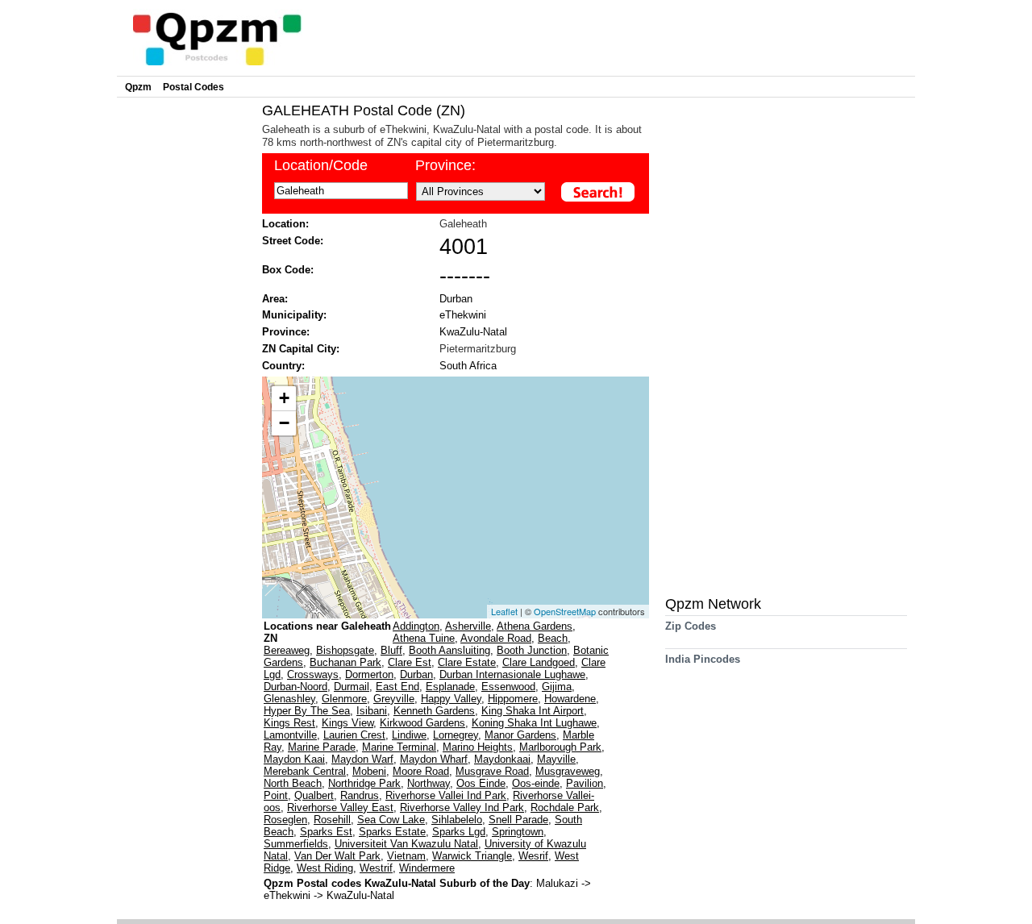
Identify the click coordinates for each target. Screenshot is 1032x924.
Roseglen (285, 820)
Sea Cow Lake (391, 820)
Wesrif (533, 856)
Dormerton (369, 674)
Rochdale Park (565, 807)
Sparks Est (326, 832)
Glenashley (289, 699)
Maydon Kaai (294, 759)
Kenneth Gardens (434, 711)
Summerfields (296, 844)
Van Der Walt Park (337, 856)
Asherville (468, 626)
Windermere (427, 868)
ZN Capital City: (300, 349)
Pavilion (584, 783)
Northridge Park (364, 783)
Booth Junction (532, 650)
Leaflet (504, 611)
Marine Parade (322, 747)
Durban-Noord (295, 687)
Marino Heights (478, 747)
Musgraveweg (567, 771)
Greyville (393, 699)
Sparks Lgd (458, 832)
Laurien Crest (354, 735)
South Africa (468, 366)
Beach (553, 638)
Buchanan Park (345, 662)
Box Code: (288, 270)
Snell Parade (518, 820)
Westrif (376, 868)
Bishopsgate (345, 650)
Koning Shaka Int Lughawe (534, 723)
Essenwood (508, 687)
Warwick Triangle (472, 856)
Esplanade (450, 687)
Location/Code (321, 165)
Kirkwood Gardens (422, 723)
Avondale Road (495, 638)
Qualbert (314, 795)
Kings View (347, 723)
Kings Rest (289, 723)
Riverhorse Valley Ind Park (462, 807)
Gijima (557, 687)
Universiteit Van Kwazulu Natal (406, 844)
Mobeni (369, 771)
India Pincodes (702, 659)
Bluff (391, 650)
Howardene (570, 699)
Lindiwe (409, 735)
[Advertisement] (185, 343)
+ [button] (284, 398)
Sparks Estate (392, 832)
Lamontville (290, 735)
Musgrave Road (492, 771)
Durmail (351, 687)
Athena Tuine (424, 638)
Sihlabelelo (456, 820)
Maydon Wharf (434, 759)
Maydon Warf (362, 759)
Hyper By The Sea (307, 711)
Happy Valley (451, 699)
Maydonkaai (502, 759)
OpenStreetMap (565, 611)
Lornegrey (455, 735)
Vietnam (406, 856)
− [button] (284, 423)
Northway (428, 783)
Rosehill (332, 820)
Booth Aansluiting (449, 650)
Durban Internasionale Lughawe (512, 674)
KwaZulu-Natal (473, 332)
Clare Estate (467, 662)
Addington (416, 626)
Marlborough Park (560, 747)
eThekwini (462, 315)
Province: (445, 165)
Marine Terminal (399, 747)
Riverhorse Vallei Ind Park (445, 795)
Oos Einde (481, 783)
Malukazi (558, 883)
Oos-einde (536, 783)
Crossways (313, 674)
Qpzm (138, 87)
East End (397, 687)
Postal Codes (193, 87)
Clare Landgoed (538, 662)
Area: (275, 299)
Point (276, 795)
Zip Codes (690, 626)
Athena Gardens (534, 626)
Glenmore (344, 699)
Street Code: (292, 241)
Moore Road (421, 771)
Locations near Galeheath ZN (327, 632)
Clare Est (409, 662)
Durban (455, 299)
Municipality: (294, 315)
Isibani (371, 711)
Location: (285, 224)
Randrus (359, 795)
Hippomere (513, 699)
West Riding (325, 868)
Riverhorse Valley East (340, 807)
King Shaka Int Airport (532, 711)
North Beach (293, 783)
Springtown (517, 832)
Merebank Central (305, 771)
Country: (283, 366)
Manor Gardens (520, 735)
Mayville (556, 759)
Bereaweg (287, 650)
